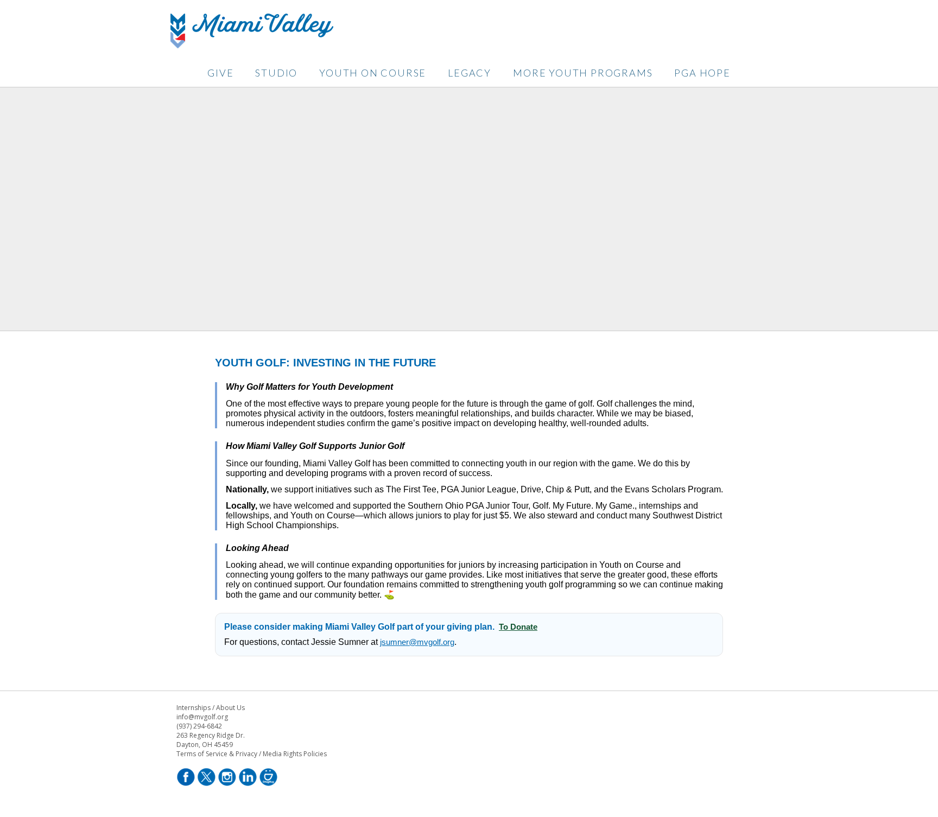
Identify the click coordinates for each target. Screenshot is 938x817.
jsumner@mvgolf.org (417, 642)
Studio (276, 73)
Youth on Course (372, 73)
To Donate (518, 626)
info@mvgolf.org (202, 716)
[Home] (251, 45)
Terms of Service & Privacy (216, 753)
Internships (193, 707)
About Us (230, 707)
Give (220, 73)
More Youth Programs (582, 73)
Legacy (469, 73)
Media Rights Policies (295, 753)
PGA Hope (702, 73)
